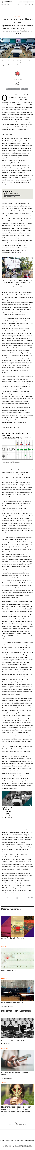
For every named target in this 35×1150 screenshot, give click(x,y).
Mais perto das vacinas (11, 193)
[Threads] (18, 1125)
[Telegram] (21, 1125)
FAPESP (2, 1140)
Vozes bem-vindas (10, 196)
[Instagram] (14, 1125)
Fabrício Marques (17, 79)
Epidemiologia (16, 88)
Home (3, 1133)
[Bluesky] (16, 1125)
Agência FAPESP (9, 1140)
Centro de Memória (30, 1140)
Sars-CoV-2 (21, 898)
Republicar (30, 897)
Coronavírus (5, 898)
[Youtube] (23, 1125)
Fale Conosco (30, 1133)
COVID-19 (13, 898)
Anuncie (20, 1133)
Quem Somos (11, 1133)
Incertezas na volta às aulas (17, 21)
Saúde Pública (24, 88)
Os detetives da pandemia (12, 195)
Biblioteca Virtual (19, 1140)
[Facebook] (10, 1125)
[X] (11, 1125)
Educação (8, 88)
